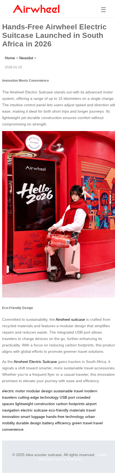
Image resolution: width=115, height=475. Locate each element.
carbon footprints (70, 404)
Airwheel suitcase (70, 319)
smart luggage (33, 416)
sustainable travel (68, 391)
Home (10, 58)
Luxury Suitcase (67, 459)
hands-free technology (65, 416)
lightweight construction (35, 404)
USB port (67, 397)
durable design (28, 423)
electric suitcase (34, 410)
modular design (39, 391)
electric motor (13, 391)
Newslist (26, 58)
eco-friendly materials (67, 410)
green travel (82, 423)
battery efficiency (56, 423)
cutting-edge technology (38, 397)
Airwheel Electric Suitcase (35, 361)
